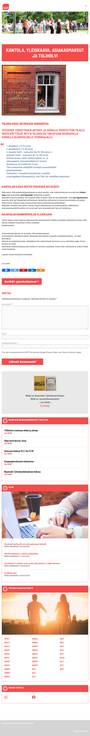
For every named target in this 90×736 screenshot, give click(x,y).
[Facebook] (6, 270)
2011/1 (6, 658)
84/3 (62, 646)
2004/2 (35, 650)
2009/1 (7, 677)
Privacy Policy (52, 352)
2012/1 (7, 654)
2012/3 (7, 646)
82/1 (62, 661)
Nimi (4, 334)
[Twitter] (15, 270)
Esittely (45, 406)
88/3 (62, 639)
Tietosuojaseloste (80, 731)
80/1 (62, 669)
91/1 (34, 677)
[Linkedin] (32, 270)
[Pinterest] (23, 270)
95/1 (34, 669)
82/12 (62, 658)
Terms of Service (69, 352)
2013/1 (7, 642)
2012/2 (7, 650)
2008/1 (35, 646)
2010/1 (7, 665)
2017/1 (6, 639)
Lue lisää (8, 433)
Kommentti (7, 304)
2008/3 (35, 639)
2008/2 (35, 642)
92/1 (34, 673)
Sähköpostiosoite (10, 343)
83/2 (62, 650)
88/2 (62, 642)
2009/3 (7, 669)
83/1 (62, 654)
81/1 (61, 665)
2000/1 (35, 665)
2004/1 (35, 654)
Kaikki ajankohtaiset (21, 281)
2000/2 (35, 661)
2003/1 (35, 658)
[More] (41, 270)
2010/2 (7, 661)
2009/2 (7, 673)
